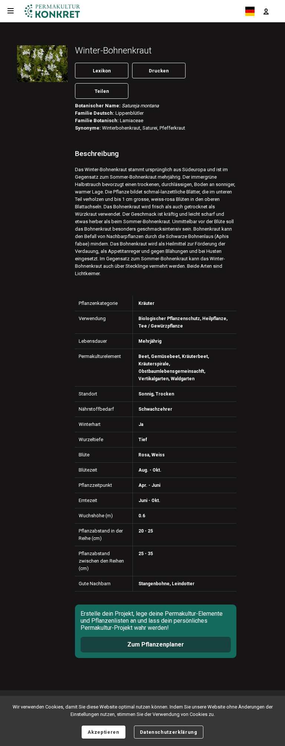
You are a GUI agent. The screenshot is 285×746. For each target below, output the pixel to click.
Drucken (159, 71)
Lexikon (102, 71)
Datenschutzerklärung (168, 732)
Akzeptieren (103, 732)
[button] (266, 11)
